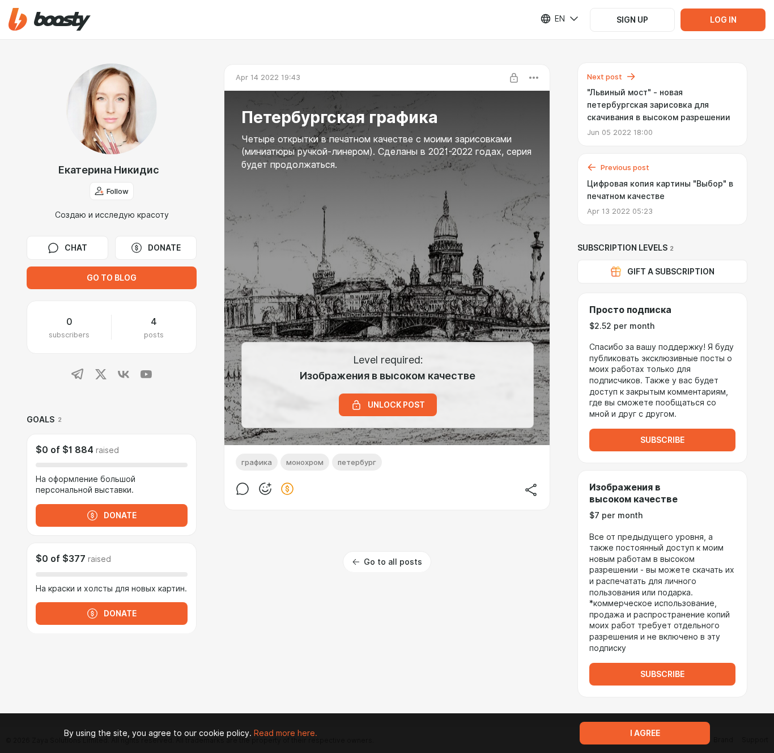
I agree (645, 733)
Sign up (632, 19)
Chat (76, 247)
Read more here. (285, 733)
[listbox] (552, 18)
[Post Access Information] (514, 77)
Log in (723, 19)
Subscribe (662, 440)
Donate (164, 247)
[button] (49, 19)
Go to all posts (393, 561)
